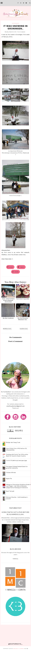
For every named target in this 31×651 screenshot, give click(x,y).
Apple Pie (9, 478)
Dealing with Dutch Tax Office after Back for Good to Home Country (17, 455)
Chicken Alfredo (11, 472)
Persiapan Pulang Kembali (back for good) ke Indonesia (17, 467)
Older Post (24, 328)
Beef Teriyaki (10, 491)
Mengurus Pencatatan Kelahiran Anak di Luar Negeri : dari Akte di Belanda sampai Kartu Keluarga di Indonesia (18, 486)
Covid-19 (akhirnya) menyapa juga (16, 460)
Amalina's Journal (18, 648)
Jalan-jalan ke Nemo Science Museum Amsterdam (8, 300)
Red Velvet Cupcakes (22, 299)
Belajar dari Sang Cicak (13, 442)
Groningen (15, 23)
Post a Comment (21, 31)
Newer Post (7, 328)
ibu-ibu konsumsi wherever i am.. (23, 318)
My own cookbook (8, 318)
